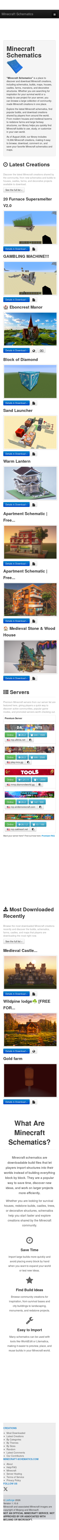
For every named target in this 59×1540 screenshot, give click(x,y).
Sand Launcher (18, 410)
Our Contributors (15, 1455)
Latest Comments (16, 1452)
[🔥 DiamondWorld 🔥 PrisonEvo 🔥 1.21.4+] (29, 772)
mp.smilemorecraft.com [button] (22, 806)
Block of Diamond (20, 359)
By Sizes (11, 1446)
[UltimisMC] (29, 727)
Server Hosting (14, 1473)
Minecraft (11, 1470)
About (10, 1464)
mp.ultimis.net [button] (17, 739)
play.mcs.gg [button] (16, 762)
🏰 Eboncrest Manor (23, 307)
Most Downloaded (16, 1433)
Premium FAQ (48, 835)
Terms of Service (15, 1477)
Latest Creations (15, 1436)
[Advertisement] (29, 30)
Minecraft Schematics (17, 13)
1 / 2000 (41, 779)
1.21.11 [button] (24, 779)
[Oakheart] (29, 817)
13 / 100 (39, 824)
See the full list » (13, 190)
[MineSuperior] (29, 750)
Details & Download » (16, 248)
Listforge (10, 1500)
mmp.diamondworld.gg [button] (22, 784)
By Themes (12, 1442)
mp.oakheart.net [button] (19, 829)
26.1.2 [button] (24, 824)
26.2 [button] (23, 734)
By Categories (14, 1439)
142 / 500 (38, 802)
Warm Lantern (16, 461)
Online (10, 734)
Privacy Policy (14, 1480)
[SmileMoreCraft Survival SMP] (29, 794)
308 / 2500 (39, 757)
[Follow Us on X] (5, 1489)
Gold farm (12, 1058)
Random (11, 1449)
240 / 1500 (39, 734)
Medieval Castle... (20, 950)
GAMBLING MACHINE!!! (26, 256)
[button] (30, 739)
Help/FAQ (12, 1467)
